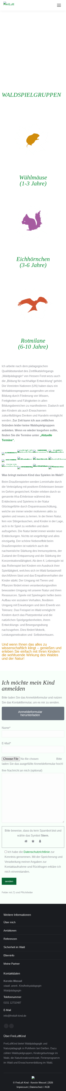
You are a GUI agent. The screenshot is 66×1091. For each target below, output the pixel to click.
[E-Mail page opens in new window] (11, 1026)
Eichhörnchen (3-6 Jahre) (33, 262)
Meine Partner (12, 963)
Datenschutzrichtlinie (37, 851)
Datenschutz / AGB (40, 1087)
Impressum (22, 1087)
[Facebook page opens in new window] (6, 1026)
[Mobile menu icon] (58, 5)
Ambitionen (10, 930)
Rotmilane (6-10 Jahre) (33, 343)
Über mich (9, 922)
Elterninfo (9, 955)
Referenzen (10, 938)
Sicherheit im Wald (14, 947)
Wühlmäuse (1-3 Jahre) (33, 180)
